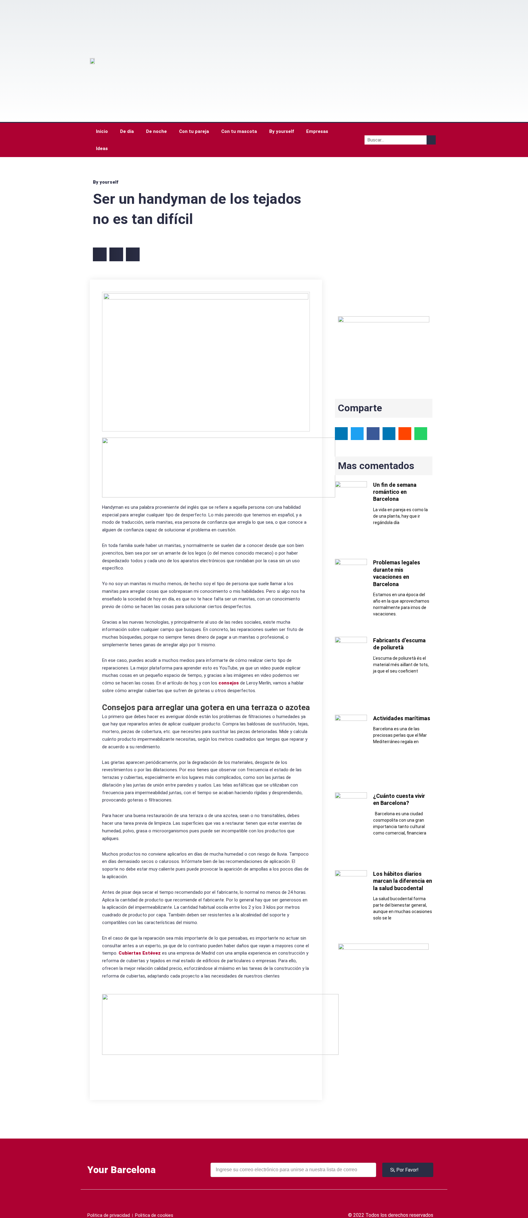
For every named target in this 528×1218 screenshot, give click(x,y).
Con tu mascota (239, 131)
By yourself (281, 131)
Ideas (102, 148)
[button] (100, 254)
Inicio (102, 131)
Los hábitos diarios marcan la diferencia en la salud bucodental (402, 881)
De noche (156, 131)
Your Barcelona (121, 1170)
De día (127, 131)
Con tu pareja (194, 131)
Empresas (317, 131)
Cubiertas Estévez (140, 953)
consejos (228, 683)
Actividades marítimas (401, 718)
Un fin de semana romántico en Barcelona (394, 492)
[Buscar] (431, 140)
